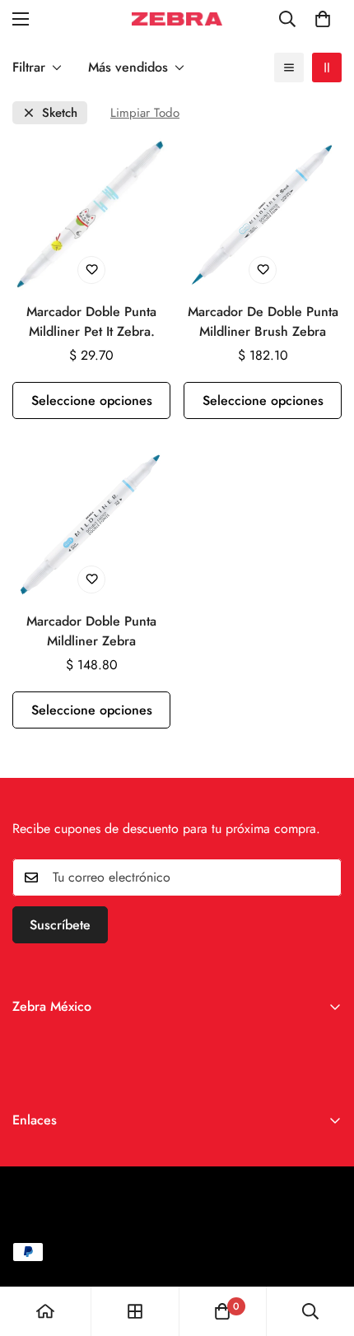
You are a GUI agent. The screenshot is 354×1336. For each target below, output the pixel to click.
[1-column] (289, 67)
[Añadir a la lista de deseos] (91, 270)
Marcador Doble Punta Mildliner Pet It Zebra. (91, 321)
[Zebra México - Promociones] (177, 18)
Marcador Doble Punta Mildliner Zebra (91, 631)
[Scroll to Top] (324, 1248)
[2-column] (327, 67)
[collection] (135, 1311)
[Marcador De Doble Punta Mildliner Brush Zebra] (263, 213)
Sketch (59, 113)
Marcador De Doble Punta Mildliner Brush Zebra (263, 321)
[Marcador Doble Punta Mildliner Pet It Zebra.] (91, 213)
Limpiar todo (144, 113)
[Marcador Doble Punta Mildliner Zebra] (91, 523)
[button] (323, 19)
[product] (45, 1311)
